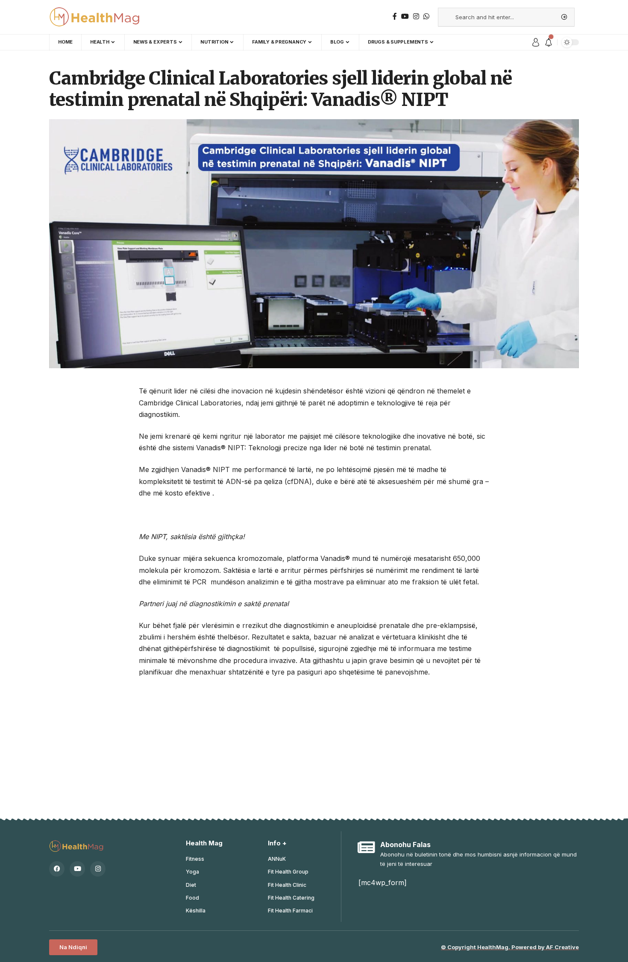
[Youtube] (77, 869)
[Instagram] (98, 869)
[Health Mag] (95, 17)
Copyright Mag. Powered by (510, 947)
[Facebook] (57, 869)
